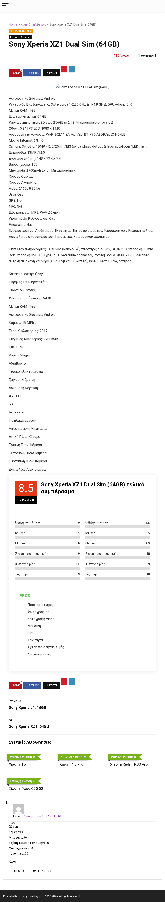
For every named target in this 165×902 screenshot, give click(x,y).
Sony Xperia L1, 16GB (27, 707)
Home (13, 24)
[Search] (158, 6)
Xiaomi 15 (17, 764)
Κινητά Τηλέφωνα (33, 24)
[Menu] (5, 6)
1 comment (147, 55)
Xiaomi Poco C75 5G (26, 788)
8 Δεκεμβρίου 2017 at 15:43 (41, 816)
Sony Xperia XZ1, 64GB (29, 726)
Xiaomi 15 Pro (71, 764)
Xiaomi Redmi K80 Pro (129, 764)
